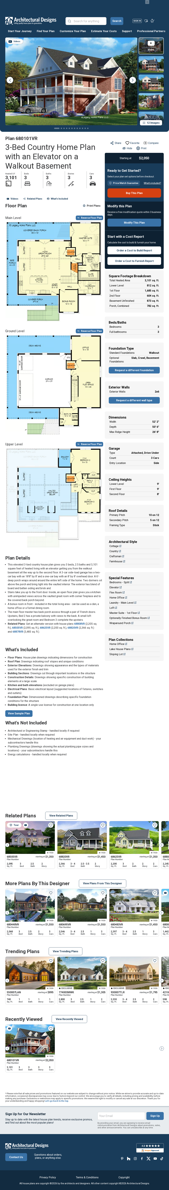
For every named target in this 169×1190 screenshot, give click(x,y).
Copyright (124, 1177)
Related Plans (34, 198)
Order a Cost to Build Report (134, 250)
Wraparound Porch (120, 623)
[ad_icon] (30, 21)
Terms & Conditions (87, 1177)
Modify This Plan (134, 222)
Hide (129, 148)
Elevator (114, 587)
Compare (153, 143)
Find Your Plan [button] (45, 31)
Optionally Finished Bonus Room (128, 618)
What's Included (59, 198)
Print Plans (94, 205)
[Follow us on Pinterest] (122, 1158)
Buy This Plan (134, 193)
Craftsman (115, 556)
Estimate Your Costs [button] (104, 31)
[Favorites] (146, 21)
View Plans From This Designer (102, 883)
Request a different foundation (134, 370)
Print (143, 148)
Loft (111, 607)
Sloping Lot (116, 654)
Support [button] (127, 31)
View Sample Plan (19, 713)
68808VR (79, 623)
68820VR (73, 627)
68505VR (17, 627)
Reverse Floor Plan (91, 218)
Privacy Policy (47, 1177)
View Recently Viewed (69, 1019)
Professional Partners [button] (151, 31)
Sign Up (155, 1115)
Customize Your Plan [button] (73, 31)
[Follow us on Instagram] (135, 1158)
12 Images (153, 122)
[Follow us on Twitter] (149, 1158)
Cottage (113, 546)
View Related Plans (61, 815)
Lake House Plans (120, 649)
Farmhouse (115, 561)
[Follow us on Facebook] (142, 1158)
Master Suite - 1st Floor (123, 612)
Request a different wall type (134, 400)
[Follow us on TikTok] (162, 1158)
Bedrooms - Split (119, 582)
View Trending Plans (65, 951)
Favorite (134, 143)
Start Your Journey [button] (20, 31)
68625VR (45, 627)
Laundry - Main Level (121, 602)
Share (118, 143)
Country (113, 551)
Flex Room (115, 592)
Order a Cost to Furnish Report (134, 261)
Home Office (116, 597)
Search (116, 21)
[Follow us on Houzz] (129, 1158)
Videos (14, 198)
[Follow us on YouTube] (155, 1158)
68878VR (18, 631)
